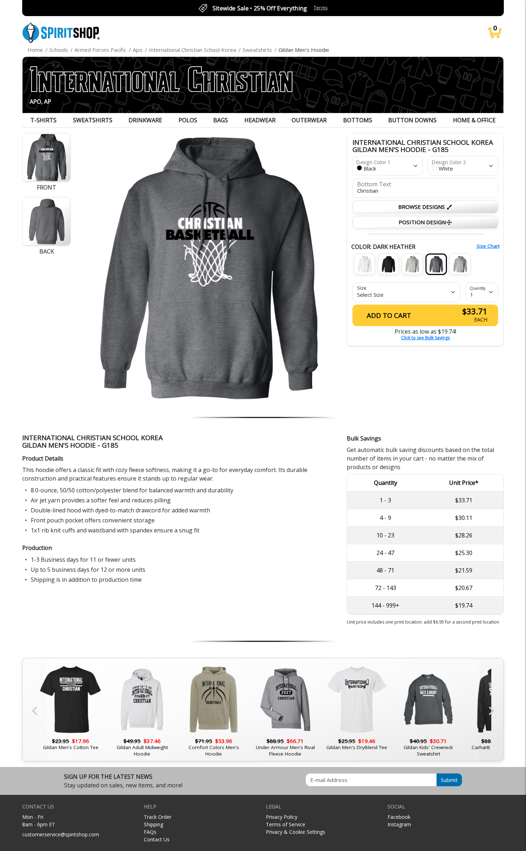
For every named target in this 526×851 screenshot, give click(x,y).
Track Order (157, 816)
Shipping (153, 824)
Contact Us (157, 839)
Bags (220, 120)
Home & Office (474, 120)
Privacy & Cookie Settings (295, 831)
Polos (188, 120)
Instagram (399, 824)
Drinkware (145, 120)
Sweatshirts (92, 120)
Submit (449, 779)
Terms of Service (285, 824)
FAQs (150, 831)
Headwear (260, 120)
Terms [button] (321, 8)
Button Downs (412, 120)
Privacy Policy (281, 816)
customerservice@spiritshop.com (60, 834)
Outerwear (309, 120)
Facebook (399, 816)
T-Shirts (43, 120)
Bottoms (357, 120)
